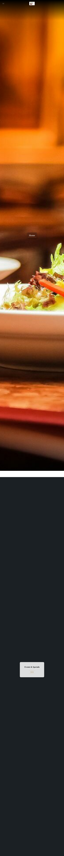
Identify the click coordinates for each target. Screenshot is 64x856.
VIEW (32, 672)
